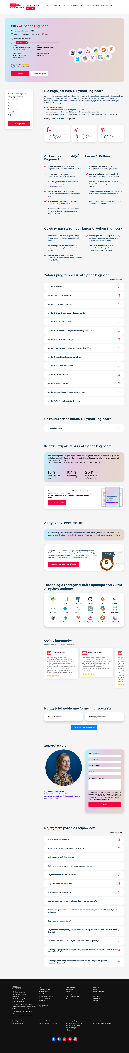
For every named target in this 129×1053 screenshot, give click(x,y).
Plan (13, 1013)
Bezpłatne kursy (93, 5)
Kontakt (30, 8)
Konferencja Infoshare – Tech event (24, 1007)
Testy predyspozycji (72, 996)
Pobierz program (57, 503)
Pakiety (10, 106)
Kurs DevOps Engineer (73, 1021)
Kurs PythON (97, 1021)
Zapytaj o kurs (19, 124)
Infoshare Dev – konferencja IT (22, 1011)
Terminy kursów (59, 5)
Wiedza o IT (42, 1001)
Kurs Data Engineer (72, 1028)
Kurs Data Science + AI (73, 1025)
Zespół (95, 994)
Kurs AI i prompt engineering (102, 1023)
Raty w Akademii (55, 717)
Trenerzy (95, 989)
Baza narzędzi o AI (44, 998)
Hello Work (69, 1030)
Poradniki (68, 992)
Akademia (96, 987)
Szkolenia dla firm (44, 989)
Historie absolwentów (46, 996)
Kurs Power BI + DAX (45, 1021)
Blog (67, 998)
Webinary (69, 994)
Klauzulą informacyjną (101, 799)
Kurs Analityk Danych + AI (74, 1023)
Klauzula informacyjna (19, 994)
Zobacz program (39, 74)
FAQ (9, 115)
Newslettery (42, 994)
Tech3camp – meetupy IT (20, 1009)
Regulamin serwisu (18, 1001)
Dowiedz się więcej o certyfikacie (63, 564)
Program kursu (13, 100)
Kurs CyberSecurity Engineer (48, 1023)
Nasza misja (96, 996)
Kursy (40, 987)
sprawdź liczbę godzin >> (20, 49)
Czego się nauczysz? (15, 97)
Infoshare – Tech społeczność (22, 1004)
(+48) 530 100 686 (51, 798)
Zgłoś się (20, 74)
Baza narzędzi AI (71, 987)
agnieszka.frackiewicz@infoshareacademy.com (62, 796)
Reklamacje (15, 997)
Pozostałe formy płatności (84, 727)
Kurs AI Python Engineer (17, 94)
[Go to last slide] (47, 670)
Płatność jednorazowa (98, 717)
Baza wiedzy (106, 5)
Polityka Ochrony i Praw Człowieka (23, 999)
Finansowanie (72, 5)
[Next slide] (120, 670)
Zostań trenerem (98, 992)
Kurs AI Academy (17, 1023)
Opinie (10, 103)
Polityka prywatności (18, 992)
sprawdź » (40, 55)
